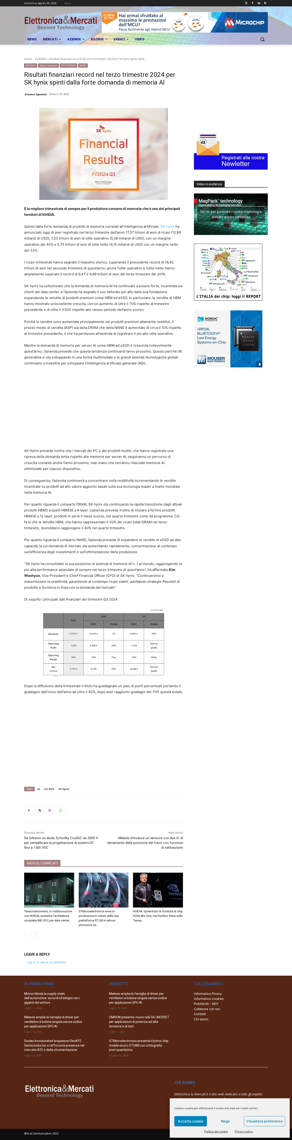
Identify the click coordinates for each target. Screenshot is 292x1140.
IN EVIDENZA (68, 65)
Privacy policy (244, 1131)
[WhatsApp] (60, 810)
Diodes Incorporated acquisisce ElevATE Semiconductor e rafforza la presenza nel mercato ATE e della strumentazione (54, 1045)
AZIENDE (40, 59)
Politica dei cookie (216, 1131)
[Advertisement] (103, 410)
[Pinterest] (49, 810)
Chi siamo (201, 1019)
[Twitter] (246, 3)
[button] (262, 39)
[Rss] (265, 3)
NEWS (83, 65)
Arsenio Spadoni (36, 94)
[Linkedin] (258, 3)
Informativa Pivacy (208, 994)
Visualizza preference (264, 1121)
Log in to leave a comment (46, 962)
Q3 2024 (49, 789)
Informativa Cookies (209, 999)
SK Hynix (63, 789)
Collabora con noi (207, 1009)
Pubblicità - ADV (206, 1004)
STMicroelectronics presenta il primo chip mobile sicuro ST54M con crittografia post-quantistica (138, 1045)
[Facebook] (252, 3)
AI (38, 789)
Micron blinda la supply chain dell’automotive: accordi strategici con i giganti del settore (52, 998)
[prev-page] (27, 935)
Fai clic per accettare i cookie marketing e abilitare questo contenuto (230, 214)
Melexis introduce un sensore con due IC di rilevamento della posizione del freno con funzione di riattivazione (145, 843)
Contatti (200, 1014)
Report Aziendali (48, 65)
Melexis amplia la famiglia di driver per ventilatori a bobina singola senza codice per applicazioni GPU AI (53, 1021)
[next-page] (34, 935)
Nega (225, 1121)
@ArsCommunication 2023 (41, 1133)
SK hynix (167, 226)
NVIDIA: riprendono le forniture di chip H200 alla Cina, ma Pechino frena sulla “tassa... (158, 916)
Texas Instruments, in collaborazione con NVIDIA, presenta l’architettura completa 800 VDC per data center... (48, 916)
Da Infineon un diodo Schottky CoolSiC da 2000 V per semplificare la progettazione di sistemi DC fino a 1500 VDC (61, 843)
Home (28, 59)
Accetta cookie (190, 1121)
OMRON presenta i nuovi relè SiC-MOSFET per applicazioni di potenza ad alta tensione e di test (139, 1021)
